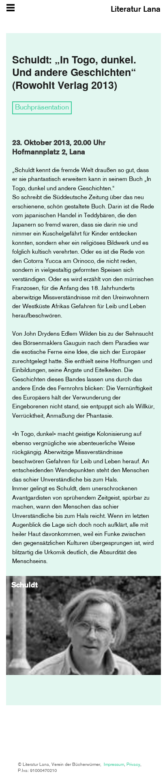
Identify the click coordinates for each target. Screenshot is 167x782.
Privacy (133, 765)
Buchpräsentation (42, 107)
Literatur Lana (136, 9)
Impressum (114, 765)
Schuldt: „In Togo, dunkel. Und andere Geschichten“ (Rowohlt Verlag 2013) (74, 72)
